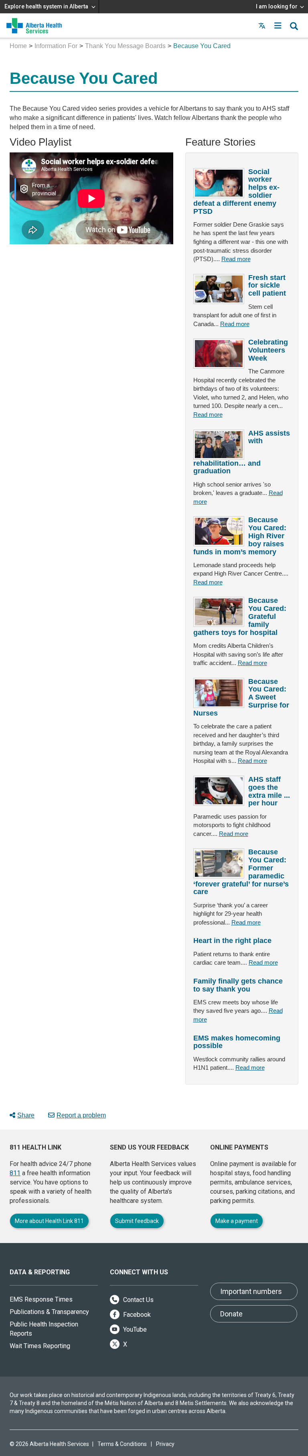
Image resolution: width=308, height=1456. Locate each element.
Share (25, 1115)
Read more (236, 259)
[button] (278, 26)
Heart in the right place (232, 941)
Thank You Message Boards (125, 46)
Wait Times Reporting (40, 1346)
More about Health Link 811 (49, 1221)
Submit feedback (137, 1221)
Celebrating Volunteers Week (268, 350)
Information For (55, 46)
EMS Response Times (41, 1299)
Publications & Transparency (49, 1312)
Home (18, 46)
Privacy (165, 1444)
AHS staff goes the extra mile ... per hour (269, 791)
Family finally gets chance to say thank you (238, 985)
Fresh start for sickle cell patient (267, 286)
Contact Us (138, 1300)
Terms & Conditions (122, 1444)
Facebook (136, 1314)
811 (15, 1173)
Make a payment (236, 1221)
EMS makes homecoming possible (236, 1042)
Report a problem (81, 1115)
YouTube (134, 1329)
